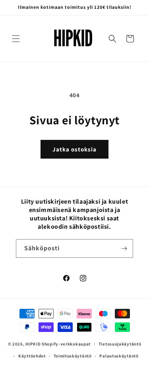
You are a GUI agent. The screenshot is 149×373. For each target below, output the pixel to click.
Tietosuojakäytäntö (120, 344)
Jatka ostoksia (74, 149)
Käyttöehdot (32, 356)
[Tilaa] (124, 248)
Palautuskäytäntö (118, 356)
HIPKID (33, 343)
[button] (16, 38)
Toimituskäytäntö (73, 356)
